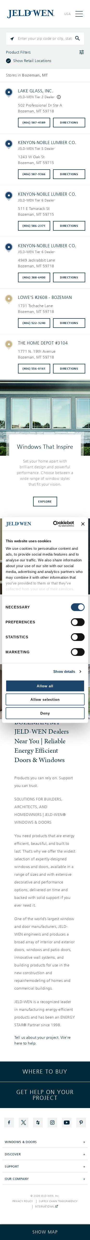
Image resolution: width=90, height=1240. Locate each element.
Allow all (45, 686)
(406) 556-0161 (34, 368)
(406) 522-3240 (34, 323)
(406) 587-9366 (34, 174)
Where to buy (45, 1071)
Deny (45, 713)
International (45, 1206)
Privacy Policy (22, 1201)
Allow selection (45, 699)
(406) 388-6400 (34, 277)
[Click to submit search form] (78, 39)
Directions (69, 122)
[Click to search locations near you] (12, 39)
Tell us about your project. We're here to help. (42, 1040)
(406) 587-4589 (34, 122)
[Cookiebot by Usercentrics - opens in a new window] (55, 524)
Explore (45, 501)
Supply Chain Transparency (58, 1201)
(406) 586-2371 (34, 225)
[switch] (77, 622)
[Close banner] (82, 524)
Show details (64, 671)
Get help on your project (45, 1095)
